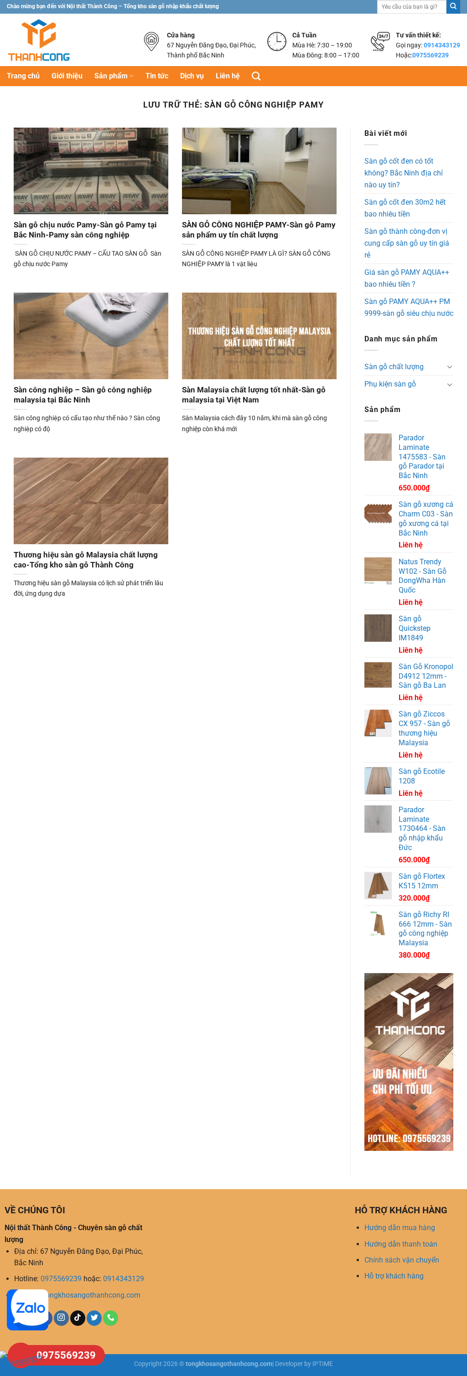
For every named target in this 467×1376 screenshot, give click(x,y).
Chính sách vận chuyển (401, 1260)
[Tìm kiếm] (256, 76)
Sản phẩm (111, 76)
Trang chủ (23, 76)
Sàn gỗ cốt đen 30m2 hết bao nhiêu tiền (405, 208)
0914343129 (442, 45)
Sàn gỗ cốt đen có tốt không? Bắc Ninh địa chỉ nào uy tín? (403, 173)
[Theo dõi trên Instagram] (61, 1318)
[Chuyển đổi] (449, 366)
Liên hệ (228, 76)
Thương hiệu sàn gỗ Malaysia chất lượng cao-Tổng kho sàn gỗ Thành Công (86, 560)
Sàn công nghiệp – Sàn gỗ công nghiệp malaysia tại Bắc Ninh (83, 395)
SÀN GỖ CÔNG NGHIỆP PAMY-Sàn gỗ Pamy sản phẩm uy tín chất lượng (259, 230)
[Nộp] (453, 7)
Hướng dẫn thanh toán (400, 1244)
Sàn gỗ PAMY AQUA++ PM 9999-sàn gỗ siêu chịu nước (408, 307)
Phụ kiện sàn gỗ (390, 384)
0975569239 (430, 55)
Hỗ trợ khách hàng (394, 1276)
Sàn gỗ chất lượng (394, 366)
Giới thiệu (67, 76)
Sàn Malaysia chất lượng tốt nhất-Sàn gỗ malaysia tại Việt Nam (254, 395)
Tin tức (156, 76)
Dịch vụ (192, 76)
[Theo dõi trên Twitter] (94, 1318)
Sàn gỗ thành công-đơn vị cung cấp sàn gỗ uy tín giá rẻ (406, 243)
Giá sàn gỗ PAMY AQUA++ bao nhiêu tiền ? (406, 278)
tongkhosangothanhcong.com (91, 1295)
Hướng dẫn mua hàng (399, 1227)
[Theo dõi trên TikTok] (77, 1318)
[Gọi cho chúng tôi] (110, 1318)
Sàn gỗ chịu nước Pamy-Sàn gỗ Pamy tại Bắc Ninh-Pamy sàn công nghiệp (85, 230)
